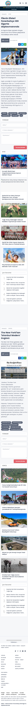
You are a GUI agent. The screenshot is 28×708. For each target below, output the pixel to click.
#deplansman (6, 115)
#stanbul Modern (17, 422)
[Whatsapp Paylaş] (25, 44)
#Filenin (4, 113)
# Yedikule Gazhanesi (16, 429)
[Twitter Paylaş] (22, 44)
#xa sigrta (15, 115)
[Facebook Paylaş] (19, 44)
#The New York (6, 422)
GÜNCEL (10, 328)
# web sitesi (5, 427)
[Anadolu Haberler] (8, 3)
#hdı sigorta (22, 113)
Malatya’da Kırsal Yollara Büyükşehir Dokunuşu (14, 8)
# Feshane (5, 429)
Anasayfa (4, 14)
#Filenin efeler (12, 113)
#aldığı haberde (16, 427)
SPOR (9, 14)
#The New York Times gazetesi (10, 424)
